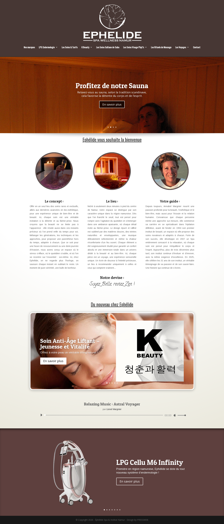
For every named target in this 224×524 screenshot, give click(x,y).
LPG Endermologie (47, 47)
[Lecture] (41, 415)
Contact (196, 47)
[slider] (181, 415)
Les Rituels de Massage (161, 47)
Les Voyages (180, 47)
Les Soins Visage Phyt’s (133, 47)
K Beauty (85, 47)
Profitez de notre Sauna (112, 85)
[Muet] (174, 415)
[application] (112, 415)
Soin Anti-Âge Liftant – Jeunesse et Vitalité (70, 343)
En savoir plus (111, 104)
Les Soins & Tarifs (70, 47)
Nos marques (29, 47)
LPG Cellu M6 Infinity (149, 462)
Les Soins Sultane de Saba (107, 47)
